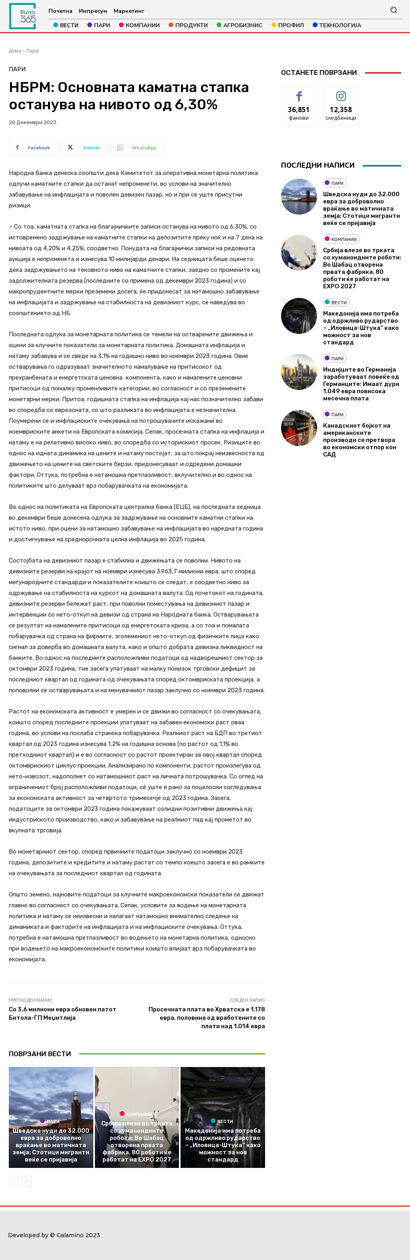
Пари (32, 50)
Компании (139, 1114)
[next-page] (27, 1181)
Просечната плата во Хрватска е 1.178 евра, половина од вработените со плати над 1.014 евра (207, 1018)
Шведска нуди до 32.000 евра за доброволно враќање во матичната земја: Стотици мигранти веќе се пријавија (50, 1145)
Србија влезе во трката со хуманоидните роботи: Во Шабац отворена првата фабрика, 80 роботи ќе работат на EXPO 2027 (137, 1141)
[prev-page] (14, 1181)
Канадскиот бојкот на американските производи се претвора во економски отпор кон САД (359, 440)
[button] (393, 9)
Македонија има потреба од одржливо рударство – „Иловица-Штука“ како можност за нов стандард (223, 1145)
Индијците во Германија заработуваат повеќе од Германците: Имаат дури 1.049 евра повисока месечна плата (361, 384)
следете (341, 92)
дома (15, 50)
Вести (225, 1121)
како (299, 92)
